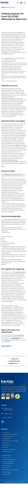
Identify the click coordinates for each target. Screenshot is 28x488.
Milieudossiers (6, 467)
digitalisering (20, 335)
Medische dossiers (7, 465)
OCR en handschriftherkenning (10, 470)
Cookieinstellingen (18, 485)
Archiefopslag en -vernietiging (10, 434)
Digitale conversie (7, 455)
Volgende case (13, 363)
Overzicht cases (15, 361)
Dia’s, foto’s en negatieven (9, 449)
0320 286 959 (15, 338)
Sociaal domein (6, 451)
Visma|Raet (14, 115)
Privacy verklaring (11, 486)
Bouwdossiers (6, 443)
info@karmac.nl (8, 340)
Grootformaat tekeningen (9, 459)
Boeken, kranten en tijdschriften (10, 441)
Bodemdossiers (6, 438)
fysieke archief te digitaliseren (9, 160)
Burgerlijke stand (7, 445)
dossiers (12, 314)
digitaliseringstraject (20, 272)
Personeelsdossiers (7, 472)
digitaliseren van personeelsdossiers (13, 174)
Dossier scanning (7, 457)
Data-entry (5, 447)
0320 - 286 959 (8, 417)
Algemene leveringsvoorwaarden (7, 485)
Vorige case (14, 359)
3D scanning (6, 432)
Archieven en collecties (8, 436)
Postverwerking (6, 474)
